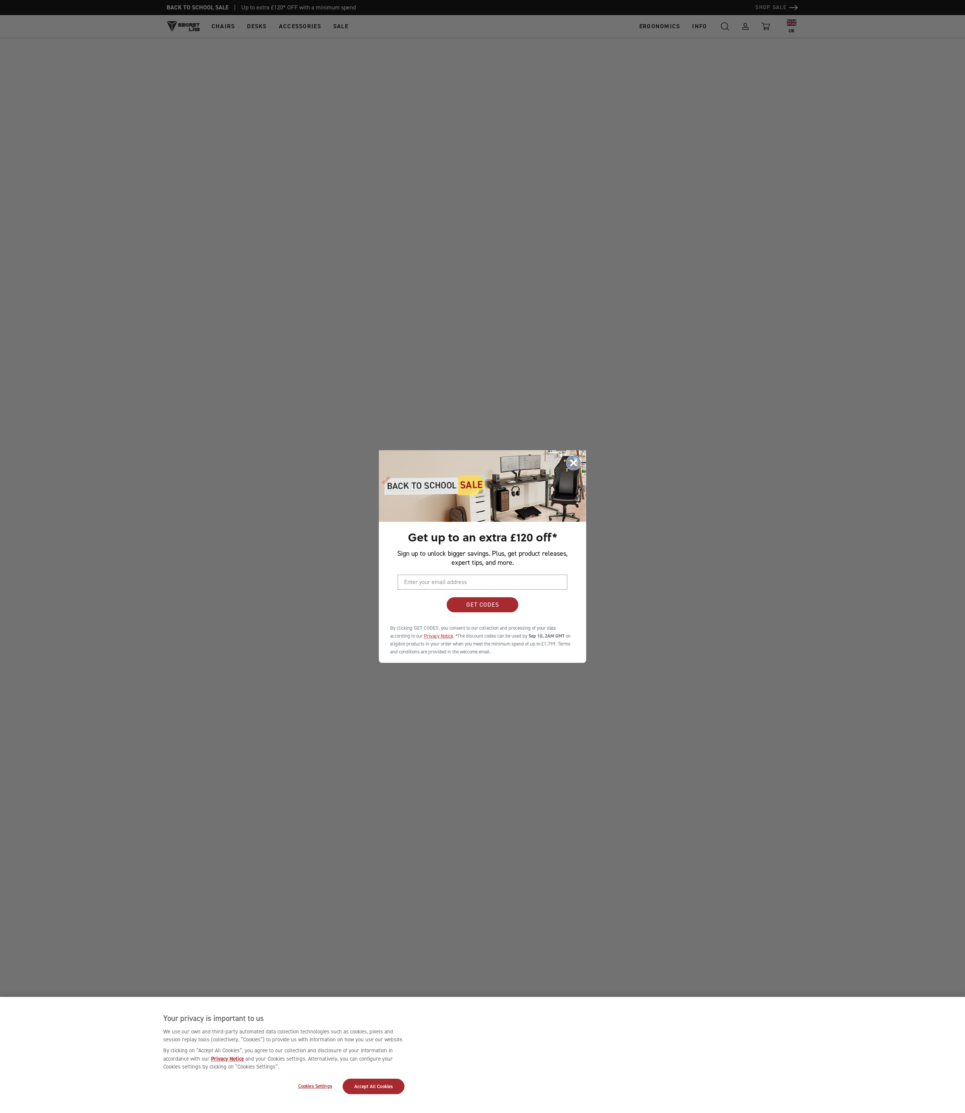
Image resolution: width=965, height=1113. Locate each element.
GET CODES (482, 605)
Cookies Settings (315, 1086)
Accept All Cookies (373, 1086)
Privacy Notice (227, 1058)
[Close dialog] (573, 462)
